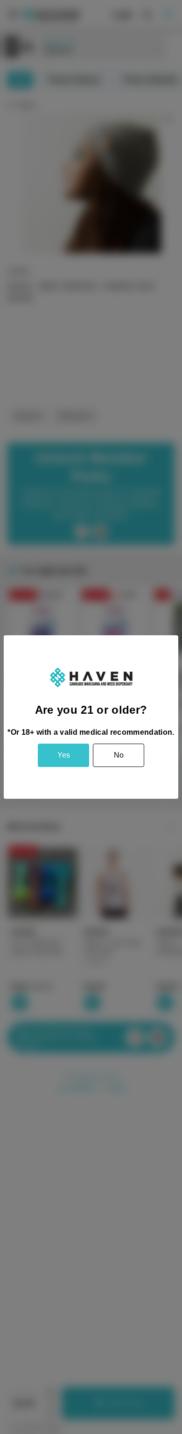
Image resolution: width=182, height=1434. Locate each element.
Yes (63, 755)
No (119, 755)
